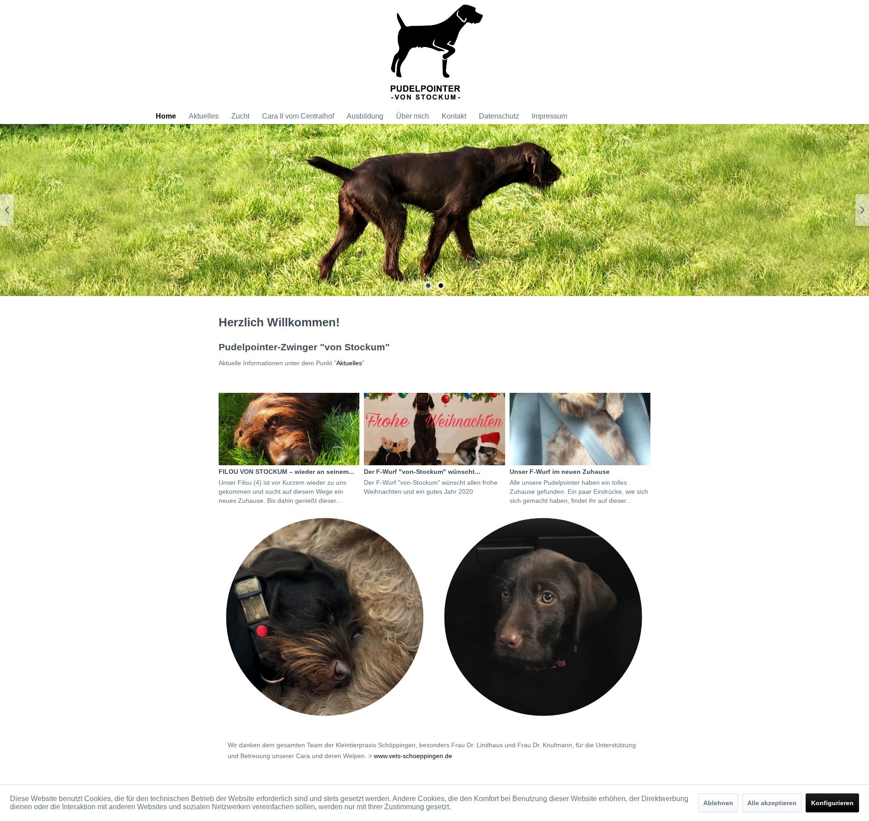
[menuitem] (165, 116)
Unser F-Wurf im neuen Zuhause (560, 471)
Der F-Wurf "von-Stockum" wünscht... (422, 471)
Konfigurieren (832, 803)
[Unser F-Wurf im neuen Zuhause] (580, 429)
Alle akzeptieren (772, 803)
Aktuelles (349, 363)
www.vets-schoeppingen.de (413, 755)
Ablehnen (718, 803)
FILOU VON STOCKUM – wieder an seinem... (286, 471)
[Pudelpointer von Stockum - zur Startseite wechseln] (437, 54)
